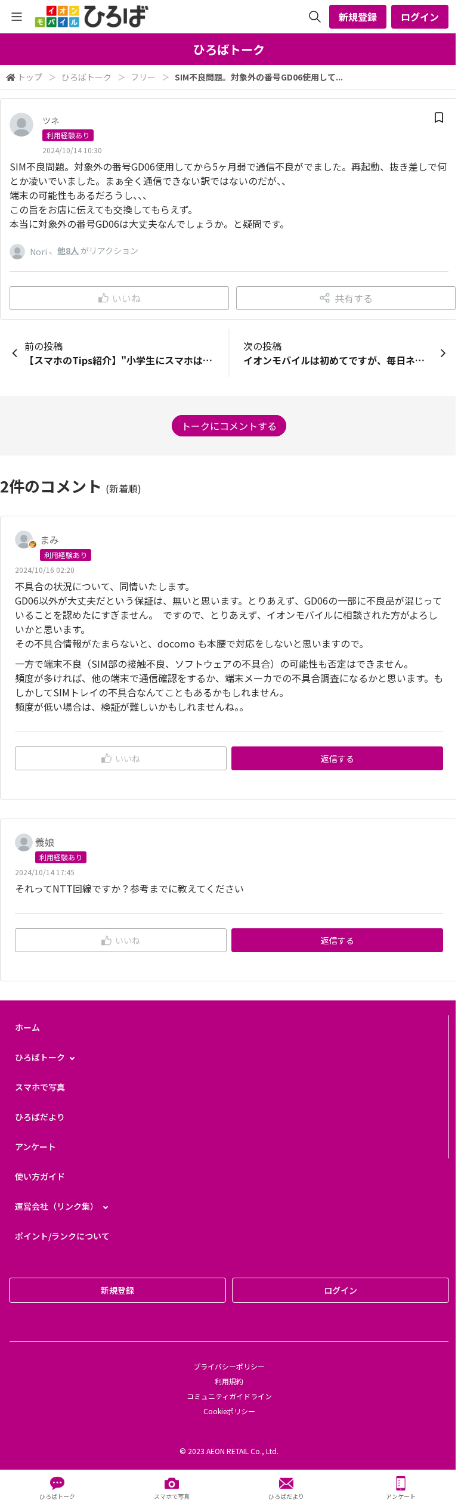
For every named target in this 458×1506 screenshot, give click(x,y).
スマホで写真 (40, 1087)
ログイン (420, 17)
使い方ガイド (40, 1176)
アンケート (35, 1146)
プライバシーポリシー (229, 1366)
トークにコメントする (229, 426)
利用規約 (229, 1381)
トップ (29, 77)
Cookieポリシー (229, 1411)
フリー (143, 77)
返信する (337, 758)
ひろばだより (40, 1117)
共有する (354, 298)
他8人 (68, 250)
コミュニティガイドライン (229, 1396)
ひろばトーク (86, 77)
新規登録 (358, 17)
